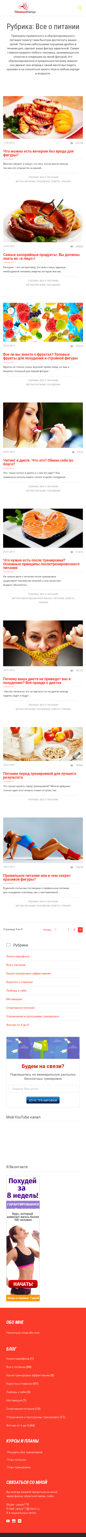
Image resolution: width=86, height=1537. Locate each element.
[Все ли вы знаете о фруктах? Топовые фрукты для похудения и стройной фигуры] (43, 322)
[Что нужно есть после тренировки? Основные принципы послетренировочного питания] (43, 528)
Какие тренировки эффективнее (28, 973)
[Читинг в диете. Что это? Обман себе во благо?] (43, 425)
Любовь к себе (16, 990)
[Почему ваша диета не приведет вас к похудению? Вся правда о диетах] (43, 643)
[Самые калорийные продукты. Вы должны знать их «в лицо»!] (43, 220)
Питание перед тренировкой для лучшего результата (39, 775)
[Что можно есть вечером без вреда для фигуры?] (43, 117)
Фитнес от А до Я (17, 1024)
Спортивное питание (20, 1007)
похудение (43, 181)
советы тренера (61, 181)
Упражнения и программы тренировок (32, 1016)
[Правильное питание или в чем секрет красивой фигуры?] (43, 840)
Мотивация (14, 999)
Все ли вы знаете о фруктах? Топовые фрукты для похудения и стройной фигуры (40, 356)
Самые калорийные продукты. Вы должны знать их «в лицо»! (41, 256)
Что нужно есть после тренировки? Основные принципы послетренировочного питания (41, 564)
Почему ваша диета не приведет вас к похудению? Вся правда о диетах (37, 681)
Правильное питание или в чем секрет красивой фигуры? (37, 877)
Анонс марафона (17, 956)
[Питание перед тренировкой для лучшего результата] (43, 744)
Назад (47, 929)
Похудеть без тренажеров (24, 1452)
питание (29, 181)
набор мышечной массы (36, 598)
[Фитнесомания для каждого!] (25, 8)
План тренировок (19, 1467)
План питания (16, 1459)
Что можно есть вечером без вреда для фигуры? (38, 153)
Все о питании (49, 177)
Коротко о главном (19, 982)
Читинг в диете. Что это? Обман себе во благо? (38, 462)
